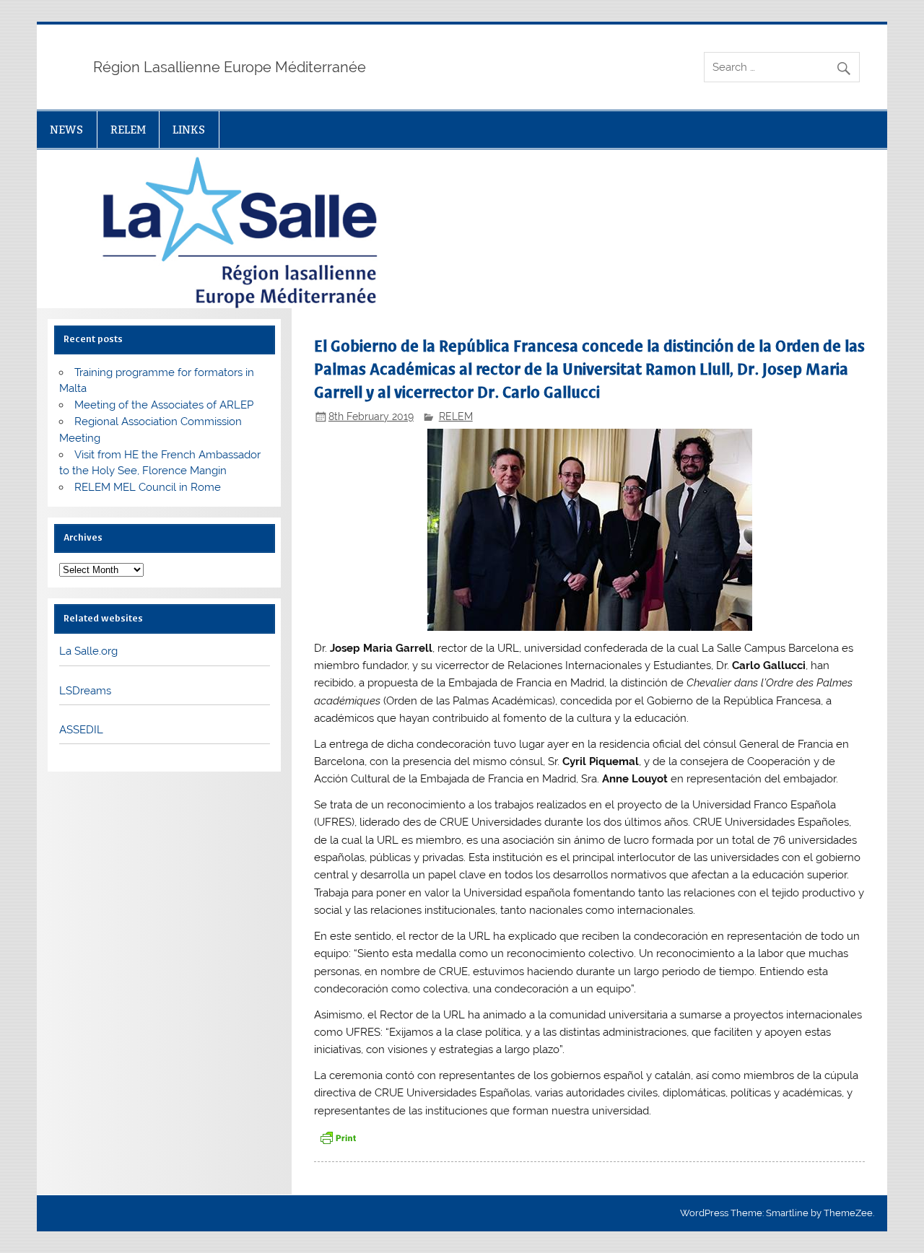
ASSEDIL (81, 729)
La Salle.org (88, 651)
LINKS (189, 129)
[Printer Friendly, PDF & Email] (338, 1136)
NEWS (66, 129)
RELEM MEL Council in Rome (147, 487)
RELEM (128, 129)
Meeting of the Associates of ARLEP (163, 404)
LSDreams (85, 690)
